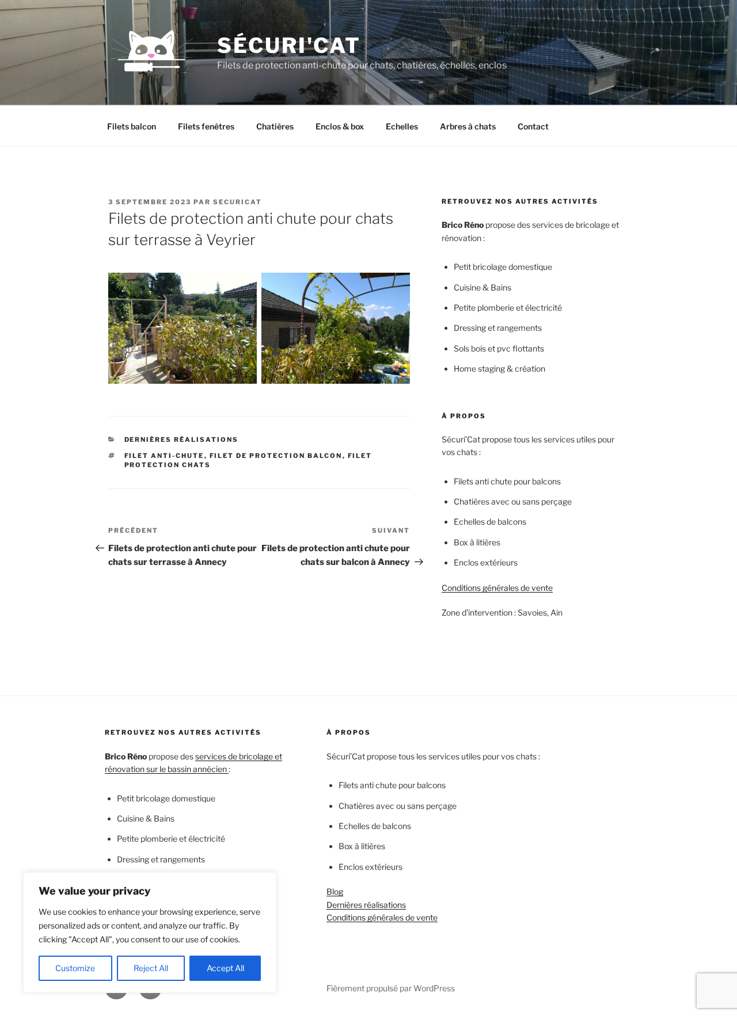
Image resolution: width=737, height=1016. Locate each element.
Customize (75, 968)
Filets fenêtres (206, 126)
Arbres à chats (468, 126)
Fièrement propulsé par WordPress (390, 988)
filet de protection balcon (276, 456)
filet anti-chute (164, 456)
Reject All (151, 968)
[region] (149, 932)
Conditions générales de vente (497, 588)
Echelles (402, 126)
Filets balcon (131, 126)
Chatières (275, 126)
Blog (334, 891)
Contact (533, 126)
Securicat (237, 202)
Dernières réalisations (181, 440)
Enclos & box (340, 126)
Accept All (225, 968)
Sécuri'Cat (289, 45)
